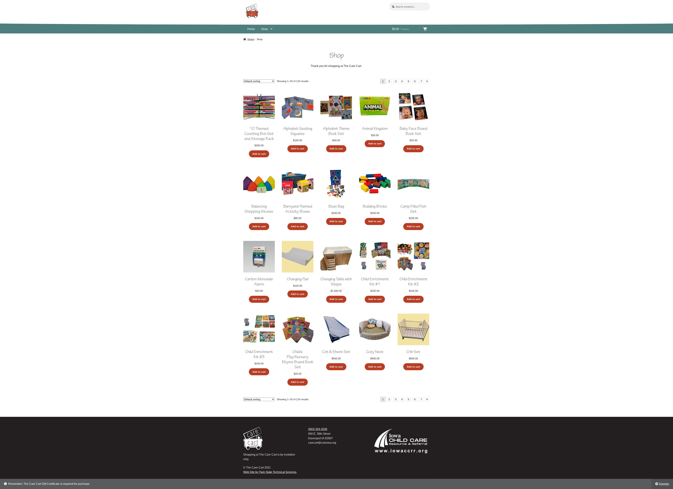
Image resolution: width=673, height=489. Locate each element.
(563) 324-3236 (317, 429)
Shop (264, 29)
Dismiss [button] (664, 483)
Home (251, 29)
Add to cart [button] (259, 153)
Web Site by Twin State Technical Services (269, 472)
